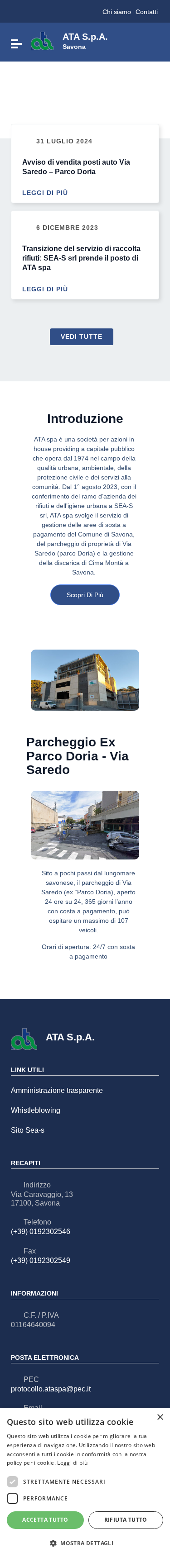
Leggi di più (46, 193)
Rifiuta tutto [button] (125, 1520)
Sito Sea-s (27, 1130)
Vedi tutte (81, 336)
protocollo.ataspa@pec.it (51, 1389)
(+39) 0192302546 (40, 1231)
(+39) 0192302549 (40, 1260)
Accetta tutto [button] (45, 1520)
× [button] (159, 1417)
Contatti (147, 12)
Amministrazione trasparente (57, 1090)
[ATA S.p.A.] (42, 40)
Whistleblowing (35, 1110)
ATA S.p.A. (85, 40)
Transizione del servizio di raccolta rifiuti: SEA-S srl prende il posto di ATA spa (81, 258)
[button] (85, 1542)
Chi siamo (116, 12)
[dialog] (85, 1482)
